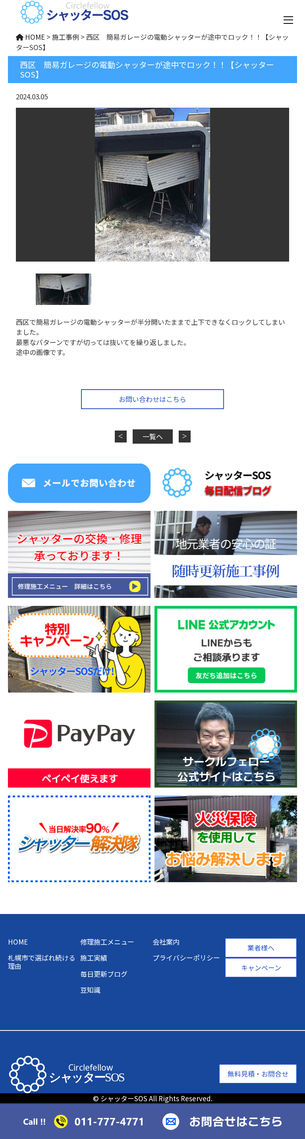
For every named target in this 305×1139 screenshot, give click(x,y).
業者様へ (260, 948)
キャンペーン (261, 967)
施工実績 (93, 957)
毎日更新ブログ (103, 974)
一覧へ (153, 436)
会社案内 (166, 942)
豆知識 (90, 990)
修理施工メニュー (107, 942)
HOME (18, 942)
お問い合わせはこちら (152, 399)
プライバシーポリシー (186, 957)
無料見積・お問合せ (258, 1074)
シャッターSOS (123, 1098)
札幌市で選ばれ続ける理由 (41, 961)
